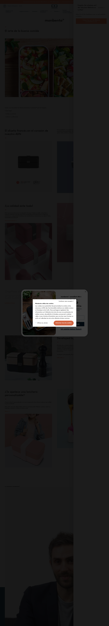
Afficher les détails (42, 323)
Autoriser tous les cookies (64, 323)
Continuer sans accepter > (66, 301)
